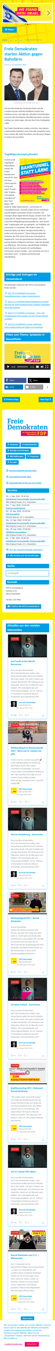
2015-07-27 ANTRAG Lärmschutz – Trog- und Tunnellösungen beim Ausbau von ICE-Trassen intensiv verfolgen (26, 316)
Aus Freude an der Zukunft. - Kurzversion (24, 663)
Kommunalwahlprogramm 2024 (22, 471)
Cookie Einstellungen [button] (13, 1344)
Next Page (44, 399)
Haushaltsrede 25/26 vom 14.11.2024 (25, 483)
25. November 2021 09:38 (26, 1132)
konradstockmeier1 (25, 705)
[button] (25, 25)
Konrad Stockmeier (27, 702)
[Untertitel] (37, 366)
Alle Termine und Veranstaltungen (24, 556)
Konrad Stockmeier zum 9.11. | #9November (25, 1257)
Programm (34, 456)
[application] (27, 357)
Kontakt (13, 462)
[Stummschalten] (42, 366)
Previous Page (12, 399)
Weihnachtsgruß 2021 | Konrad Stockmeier (25, 920)
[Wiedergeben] (8, 366)
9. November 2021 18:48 (25, 1302)
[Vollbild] (46, 366)
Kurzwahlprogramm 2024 (20, 477)
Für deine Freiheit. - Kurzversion (25, 1005)
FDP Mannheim (25, 789)
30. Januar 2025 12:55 (24, 878)
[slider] (23, 367)
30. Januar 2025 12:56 (24, 708)
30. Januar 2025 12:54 (24, 1215)
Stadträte (14, 445)
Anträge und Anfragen (19, 450)
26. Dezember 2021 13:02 (26, 965)
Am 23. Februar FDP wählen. (24, 1172)
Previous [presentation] (6, 13)
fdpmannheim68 (25, 792)
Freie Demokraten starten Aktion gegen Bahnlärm (23, 54)
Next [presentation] (48, 13)
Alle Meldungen (16, 456)
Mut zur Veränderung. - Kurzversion (27, 835)
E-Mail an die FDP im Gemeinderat (24, 606)
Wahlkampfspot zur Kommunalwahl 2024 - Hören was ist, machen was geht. (27, 751)
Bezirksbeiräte (30, 445)
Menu (11, 30)
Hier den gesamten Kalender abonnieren (26, 550)
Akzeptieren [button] (32, 1344)
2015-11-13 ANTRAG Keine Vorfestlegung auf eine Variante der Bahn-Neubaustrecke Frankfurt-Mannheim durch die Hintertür (27, 305)
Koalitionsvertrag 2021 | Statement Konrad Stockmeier (27, 1090)
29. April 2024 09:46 (24, 795)
